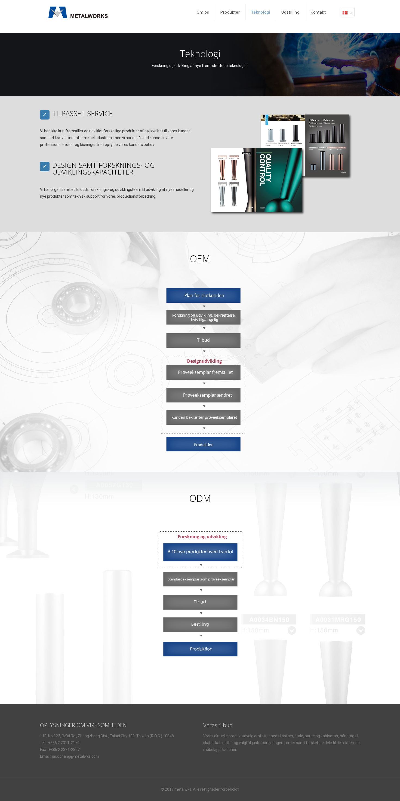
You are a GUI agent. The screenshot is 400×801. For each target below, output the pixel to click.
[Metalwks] (77, 12)
